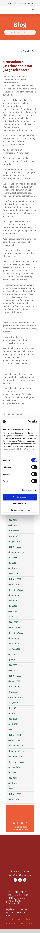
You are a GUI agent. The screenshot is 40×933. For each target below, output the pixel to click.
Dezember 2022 (16, 633)
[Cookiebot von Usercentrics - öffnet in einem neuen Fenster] (28, 421)
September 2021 (16, 697)
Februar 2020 (15, 794)
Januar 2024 (14, 584)
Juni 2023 (13, 606)
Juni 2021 (13, 713)
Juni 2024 (13, 563)
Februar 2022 (15, 676)
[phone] (24, 880)
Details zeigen (27, 490)
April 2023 (13, 617)
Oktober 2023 (15, 600)
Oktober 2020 (15, 756)
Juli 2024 (13, 557)
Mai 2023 (13, 611)
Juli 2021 (13, 708)
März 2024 (13, 574)
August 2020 (14, 767)
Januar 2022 (14, 681)
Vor (33, 51)
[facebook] (15, 880)
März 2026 (13, 525)
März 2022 (13, 670)
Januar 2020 (14, 799)
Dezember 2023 (16, 590)
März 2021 (13, 729)
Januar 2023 (14, 627)
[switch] (34, 467)
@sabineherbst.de (23, 875)
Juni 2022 (13, 660)
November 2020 (16, 751)
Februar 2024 (15, 579)
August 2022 (14, 649)
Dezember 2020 (16, 746)
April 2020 (13, 783)
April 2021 (13, 724)
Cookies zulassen (20, 497)
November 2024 (16, 552)
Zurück (26, 51)
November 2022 (16, 638)
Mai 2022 (13, 665)
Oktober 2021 (15, 692)
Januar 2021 (14, 740)
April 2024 (13, 568)
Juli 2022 (13, 654)
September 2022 (16, 643)
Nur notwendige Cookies (20, 510)
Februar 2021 (15, 735)
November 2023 (16, 595)
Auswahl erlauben (20, 503)
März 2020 (13, 789)
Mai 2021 (13, 719)
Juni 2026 (13, 514)
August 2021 (14, 703)
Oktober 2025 (15, 536)
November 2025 (16, 531)
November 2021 (16, 686)
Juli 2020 (13, 772)
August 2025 (14, 541)
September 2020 (16, 762)
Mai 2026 (13, 520)
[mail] (20, 880)
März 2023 (13, 622)
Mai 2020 (13, 778)
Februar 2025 (15, 547)
